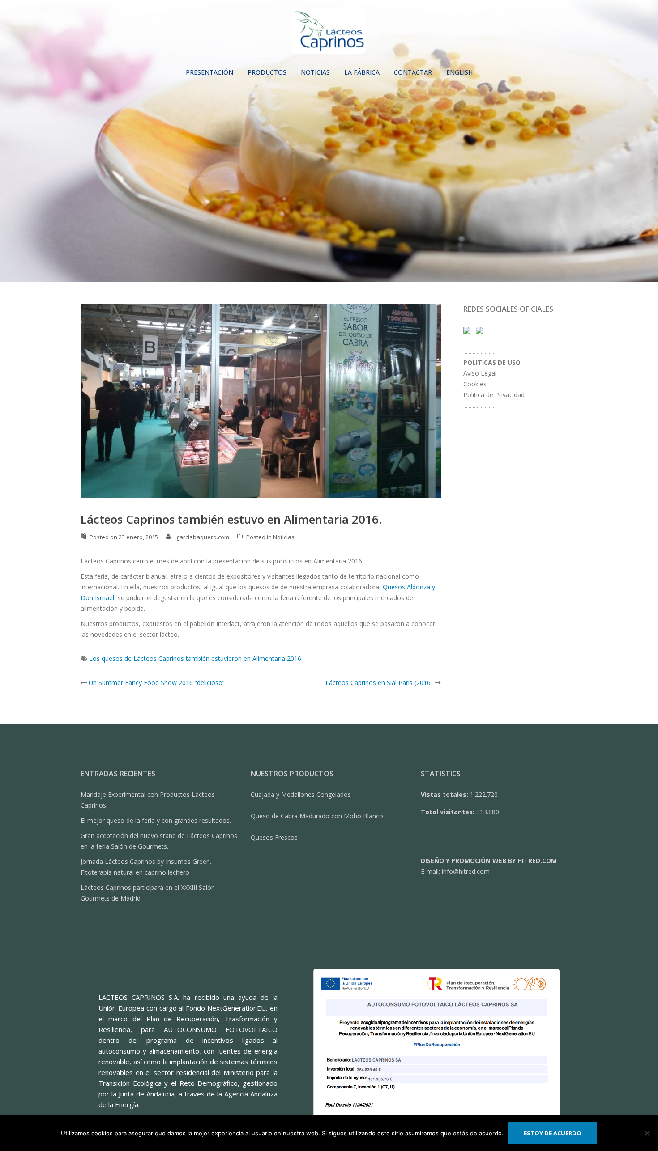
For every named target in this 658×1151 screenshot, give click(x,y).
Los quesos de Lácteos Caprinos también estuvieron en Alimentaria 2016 (195, 658)
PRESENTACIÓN (209, 72)
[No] (646, 1133)
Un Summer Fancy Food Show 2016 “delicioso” (157, 682)
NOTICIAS (315, 72)
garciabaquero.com (202, 537)
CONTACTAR (413, 72)
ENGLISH (459, 72)
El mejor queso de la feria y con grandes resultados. (156, 820)
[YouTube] (479, 330)
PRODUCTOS (267, 72)
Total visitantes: (448, 812)
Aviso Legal (479, 373)
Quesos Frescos (274, 837)
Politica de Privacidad (494, 394)
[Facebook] (466, 330)
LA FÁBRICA (362, 72)
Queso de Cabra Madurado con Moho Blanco (317, 816)
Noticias (284, 537)
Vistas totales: (445, 794)
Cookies (475, 384)
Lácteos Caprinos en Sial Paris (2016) (379, 682)
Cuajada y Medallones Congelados (301, 794)
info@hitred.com (466, 871)
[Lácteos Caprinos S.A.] (329, 34)
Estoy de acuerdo (552, 1133)
